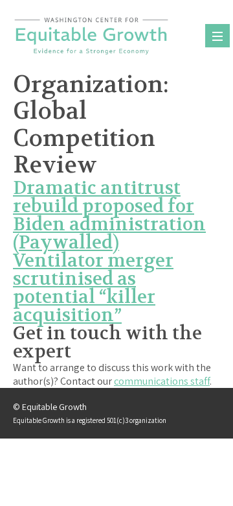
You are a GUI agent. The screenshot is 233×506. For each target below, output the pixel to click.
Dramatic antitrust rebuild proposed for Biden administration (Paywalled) (109, 215)
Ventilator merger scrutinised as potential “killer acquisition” (93, 288)
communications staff (162, 381)
